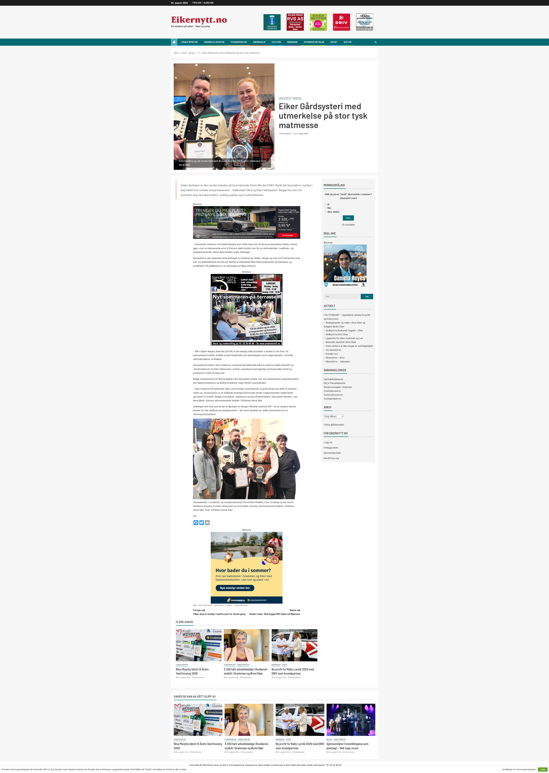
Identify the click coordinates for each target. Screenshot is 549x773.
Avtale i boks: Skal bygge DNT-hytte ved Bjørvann (274, 612)
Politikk (276, 42)
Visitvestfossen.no (333, 394)
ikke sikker (334, 212)
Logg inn (328, 442)
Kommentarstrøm (332, 453)
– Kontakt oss (331, 354)
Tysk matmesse (241, 605)
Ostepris (228, 605)
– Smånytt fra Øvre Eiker (336, 334)
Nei (329, 208)
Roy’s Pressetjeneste (334, 383)
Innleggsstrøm (331, 447)
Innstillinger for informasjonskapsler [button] (519, 769)
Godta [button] (542, 769)
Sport (334, 42)
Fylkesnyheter (239, 42)
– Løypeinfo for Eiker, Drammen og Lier (343, 338)
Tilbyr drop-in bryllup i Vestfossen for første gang (219, 612)
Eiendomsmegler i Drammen (338, 387)
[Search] (375, 42)
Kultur (347, 42)
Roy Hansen (286, 134)
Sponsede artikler (314, 42)
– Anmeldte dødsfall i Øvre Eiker (340, 342)
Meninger (292, 42)
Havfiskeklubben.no (333, 379)
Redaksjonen (295, 677)
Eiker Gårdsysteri (205, 605)
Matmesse (219, 605)
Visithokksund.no (332, 391)
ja (328, 204)
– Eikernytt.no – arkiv (334, 357)
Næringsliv (259, 42)
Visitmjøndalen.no (332, 398)
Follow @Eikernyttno (334, 424)
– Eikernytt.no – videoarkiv (337, 361)
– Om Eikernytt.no (332, 350)
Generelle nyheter (214, 42)
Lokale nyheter (189, 42)
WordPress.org (331, 458)
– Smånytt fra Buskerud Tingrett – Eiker (343, 330)
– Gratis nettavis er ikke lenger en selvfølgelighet (348, 346)
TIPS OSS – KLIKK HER (202, 3)
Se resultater (348, 224)
